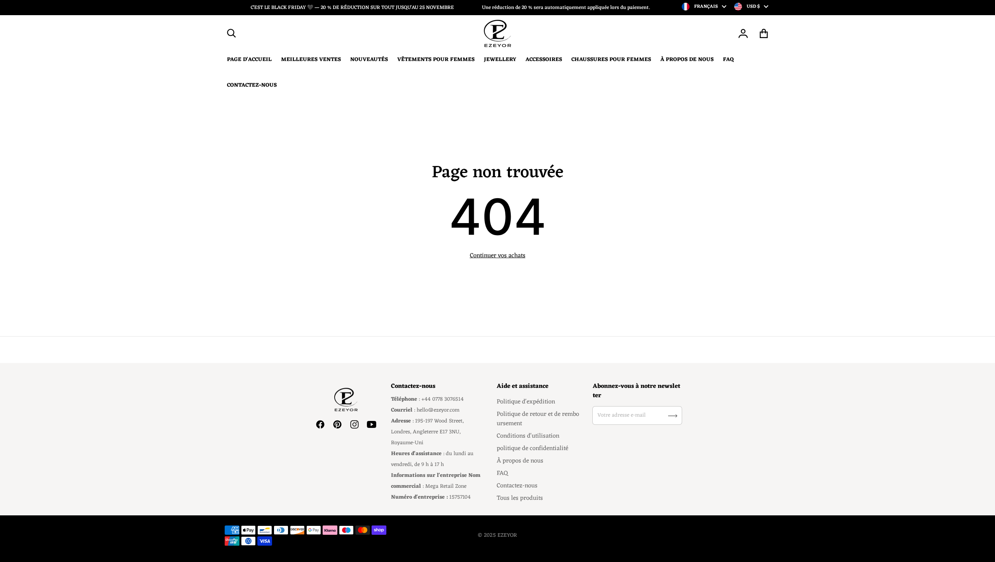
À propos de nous (520, 461)
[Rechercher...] (231, 33)
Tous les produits (520, 498)
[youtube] (372, 424)
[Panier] (764, 33)
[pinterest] (337, 424)
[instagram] (354, 424)
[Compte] (743, 33)
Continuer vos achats (497, 255)
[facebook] (320, 424)
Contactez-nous (517, 485)
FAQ (502, 473)
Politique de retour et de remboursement (538, 419)
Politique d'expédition (526, 401)
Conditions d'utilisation (528, 436)
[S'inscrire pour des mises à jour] (673, 416)
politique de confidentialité (532, 448)
